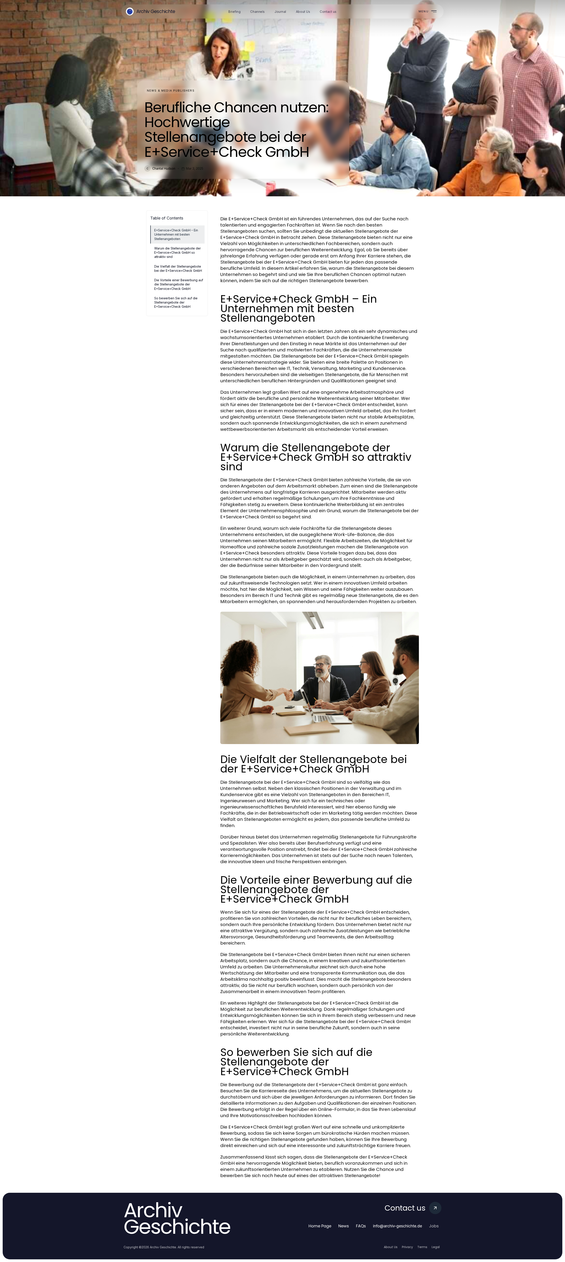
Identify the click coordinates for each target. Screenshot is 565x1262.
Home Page (320, 1226)
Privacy (407, 1247)
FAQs (361, 1226)
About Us (390, 1247)
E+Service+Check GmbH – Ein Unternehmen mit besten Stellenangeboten (176, 234)
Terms (422, 1247)
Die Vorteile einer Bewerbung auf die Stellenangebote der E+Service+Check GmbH (178, 284)
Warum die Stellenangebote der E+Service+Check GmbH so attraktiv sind (177, 252)
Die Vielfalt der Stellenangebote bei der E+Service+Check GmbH (178, 268)
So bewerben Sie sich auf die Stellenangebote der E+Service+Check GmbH (176, 302)
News (343, 1226)
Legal (436, 1247)
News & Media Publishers (171, 90)
